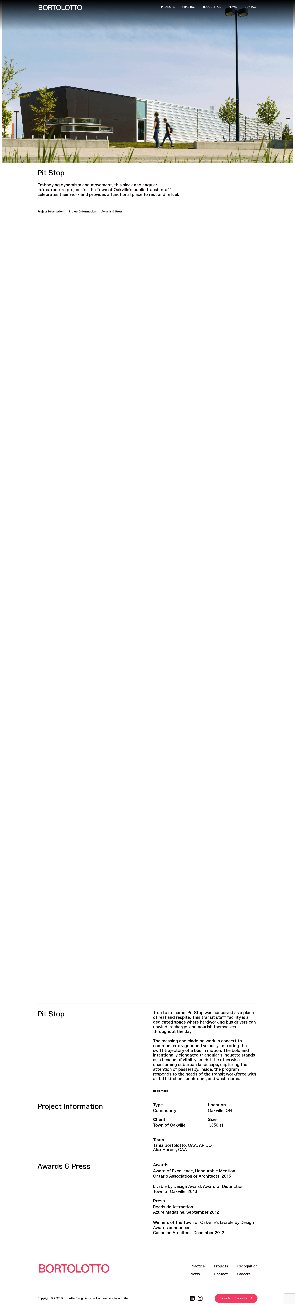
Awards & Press (112, 211)
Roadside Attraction (173, 1207)
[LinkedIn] (192, 1298)
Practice (188, 7)
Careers (243, 1274)
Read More (160, 1091)
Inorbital (123, 1298)
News (233, 7)
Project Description (50, 211)
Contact (251, 7)
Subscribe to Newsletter (233, 1298)
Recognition (212, 7)
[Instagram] (200, 1298)
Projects (168, 7)
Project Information (82, 211)
